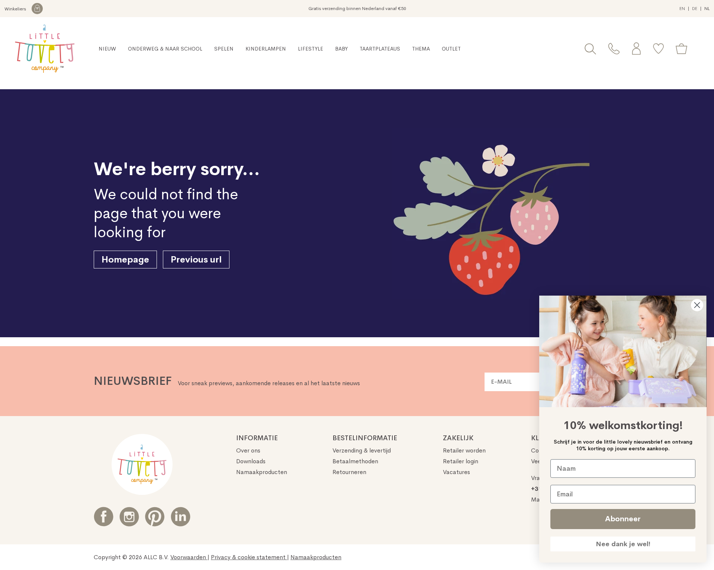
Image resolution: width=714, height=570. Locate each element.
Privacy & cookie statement (249, 557)
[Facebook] (103, 516)
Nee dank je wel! (623, 544)
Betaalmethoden (355, 461)
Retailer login (460, 461)
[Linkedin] (180, 516)
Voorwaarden (189, 557)
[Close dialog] (697, 305)
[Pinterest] (155, 516)
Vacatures (456, 472)
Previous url (196, 259)
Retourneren (349, 472)
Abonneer (623, 519)
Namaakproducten (261, 472)
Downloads (251, 461)
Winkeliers (15, 9)
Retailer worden (464, 450)
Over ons (248, 450)
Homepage (125, 259)
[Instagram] (129, 516)
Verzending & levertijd (361, 450)
